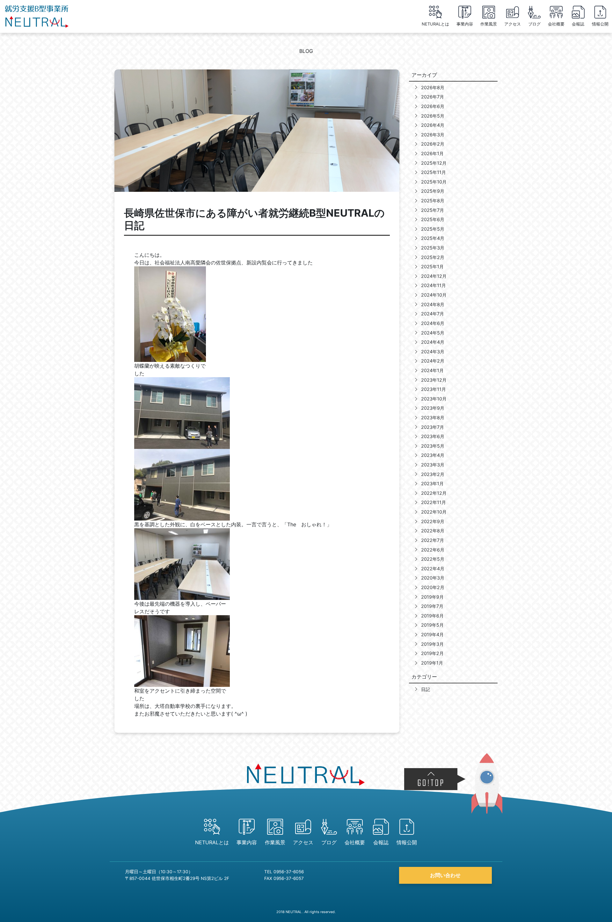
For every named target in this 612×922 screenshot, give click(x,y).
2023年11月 (433, 389)
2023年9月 (432, 408)
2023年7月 (432, 427)
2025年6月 (432, 219)
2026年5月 (432, 116)
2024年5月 (432, 332)
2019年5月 (432, 625)
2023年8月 (432, 417)
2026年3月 (432, 134)
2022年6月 (432, 549)
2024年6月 (432, 323)
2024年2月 (432, 361)
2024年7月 (432, 313)
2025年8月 (432, 200)
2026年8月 (432, 87)
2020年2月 (432, 587)
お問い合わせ (445, 875)
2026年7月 (432, 96)
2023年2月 (432, 474)
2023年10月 (434, 398)
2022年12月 (434, 493)
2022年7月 (432, 540)
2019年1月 (432, 663)
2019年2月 (432, 653)
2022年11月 (433, 502)
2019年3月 (432, 644)
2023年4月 (432, 455)
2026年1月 (432, 153)
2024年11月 (433, 285)
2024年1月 (432, 370)
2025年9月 (432, 191)
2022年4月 (432, 568)
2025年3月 (432, 247)
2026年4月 (432, 125)
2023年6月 (432, 436)
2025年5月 (432, 229)
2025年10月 (434, 181)
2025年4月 (432, 238)
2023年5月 (432, 446)
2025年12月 (434, 163)
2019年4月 (432, 634)
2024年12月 (434, 276)
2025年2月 (432, 257)
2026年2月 (432, 144)
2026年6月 (432, 106)
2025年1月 (432, 266)
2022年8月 (432, 530)
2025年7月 (432, 210)
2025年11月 (433, 172)
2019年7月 (432, 606)
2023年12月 (434, 380)
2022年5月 (432, 559)
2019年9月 (432, 597)
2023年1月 (432, 483)
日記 (425, 689)
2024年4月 (432, 342)
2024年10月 (434, 295)
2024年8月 (432, 304)
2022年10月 (434, 512)
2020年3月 (432, 577)
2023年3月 (432, 464)
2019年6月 (432, 615)
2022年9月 (432, 521)
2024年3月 (432, 351)
